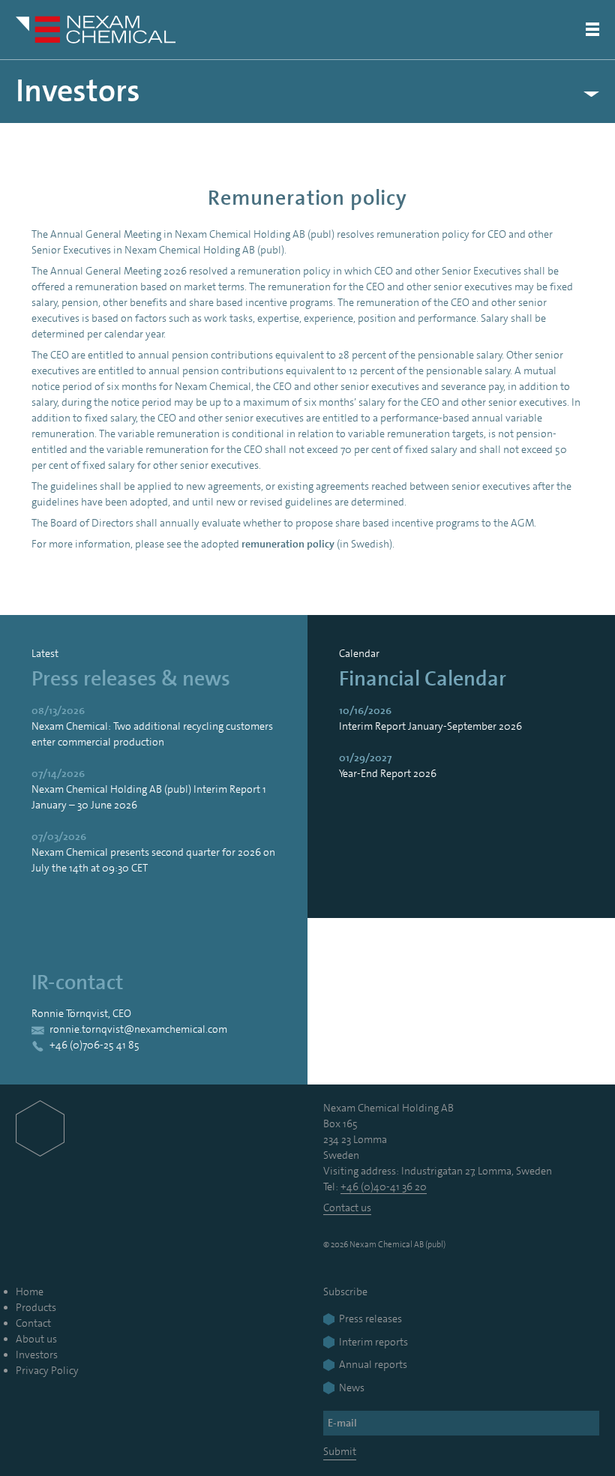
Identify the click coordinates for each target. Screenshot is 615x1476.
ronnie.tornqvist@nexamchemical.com (138, 1029)
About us (36, 1339)
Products (36, 1307)
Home (30, 1291)
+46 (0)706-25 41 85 (95, 1045)
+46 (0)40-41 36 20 (383, 1186)
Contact (33, 1323)
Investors (78, 91)
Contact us (347, 1207)
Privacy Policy (47, 1370)
